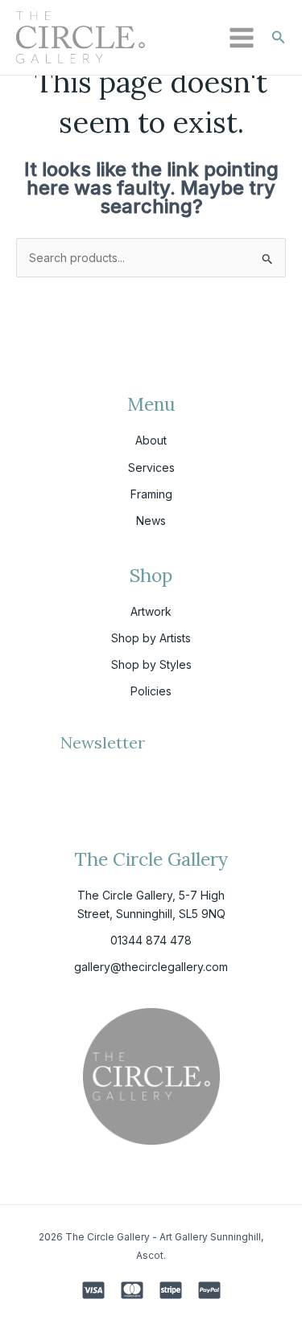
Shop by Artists (151, 638)
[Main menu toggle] (241, 37)
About (151, 440)
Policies (151, 691)
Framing (151, 494)
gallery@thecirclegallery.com (151, 967)
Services (151, 467)
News (151, 520)
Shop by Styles (151, 664)
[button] (278, 37)
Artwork (151, 611)
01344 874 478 (151, 940)
